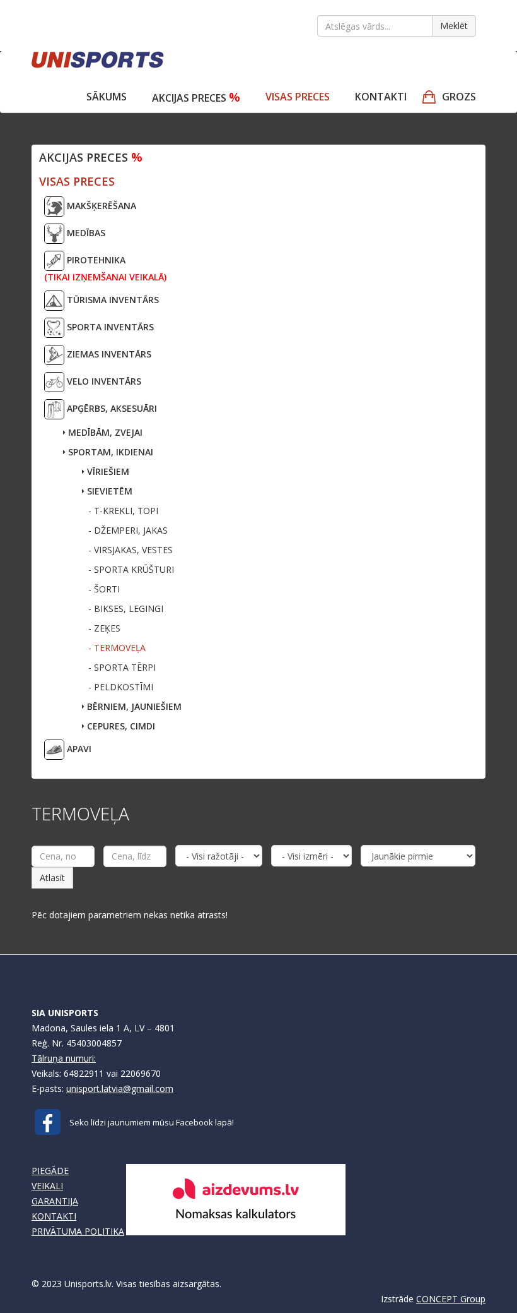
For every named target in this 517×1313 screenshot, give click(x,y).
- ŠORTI (104, 589)
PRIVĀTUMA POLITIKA (78, 1231)
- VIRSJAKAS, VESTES (130, 550)
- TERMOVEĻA (117, 648)
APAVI (77, 749)
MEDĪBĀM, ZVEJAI (104, 432)
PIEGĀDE (50, 1171)
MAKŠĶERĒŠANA (100, 206)
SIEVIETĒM (108, 491)
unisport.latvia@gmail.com (119, 1088)
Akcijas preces (196, 96)
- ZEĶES (104, 628)
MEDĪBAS (84, 233)
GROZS (459, 97)
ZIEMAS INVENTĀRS (107, 354)
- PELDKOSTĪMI (120, 687)
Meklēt (454, 26)
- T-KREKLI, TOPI (123, 511)
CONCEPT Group (450, 1299)
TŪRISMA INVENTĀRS (111, 300)
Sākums (106, 97)
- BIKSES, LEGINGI (125, 609)
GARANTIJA (55, 1201)
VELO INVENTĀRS (102, 381)
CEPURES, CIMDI (119, 726)
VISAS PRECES (297, 97)
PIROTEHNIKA (105, 268)
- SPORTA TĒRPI (122, 667)
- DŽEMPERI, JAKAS (128, 530)
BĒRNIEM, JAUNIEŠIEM (133, 706)
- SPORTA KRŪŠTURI (131, 569)
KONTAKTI (54, 1216)
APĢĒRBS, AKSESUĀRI (110, 408)
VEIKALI (47, 1186)
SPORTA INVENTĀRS (109, 327)
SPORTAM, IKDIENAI (109, 452)
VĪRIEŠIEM (106, 471)
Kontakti (381, 97)
